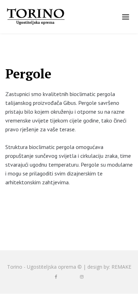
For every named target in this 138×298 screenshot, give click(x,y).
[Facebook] (56, 277)
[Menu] (126, 16)
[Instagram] (82, 277)
